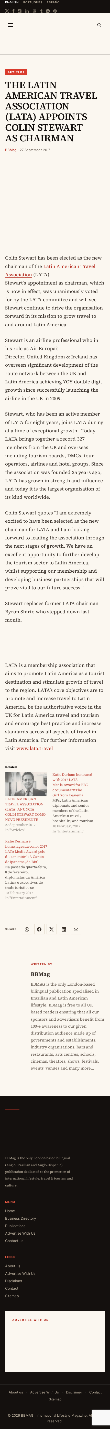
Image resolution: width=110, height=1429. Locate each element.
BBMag (11, 150)
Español (54, 2)
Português (32, 2)
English (12, 2)
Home (10, 1211)
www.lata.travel (34, 748)
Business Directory (20, 1218)
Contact (11, 1288)
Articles (16, 72)
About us (12, 1266)
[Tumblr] (41, 11)
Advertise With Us (20, 1233)
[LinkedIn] (27, 11)
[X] (7, 11)
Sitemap (12, 1296)
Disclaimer (13, 1281)
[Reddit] (48, 11)
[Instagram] (20, 11)
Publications (15, 1226)
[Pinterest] (55, 11)
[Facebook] (13, 11)
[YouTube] (35, 11)
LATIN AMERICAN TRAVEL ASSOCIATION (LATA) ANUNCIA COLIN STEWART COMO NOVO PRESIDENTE (25, 809)
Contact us (14, 1240)
